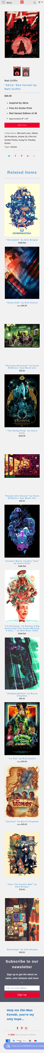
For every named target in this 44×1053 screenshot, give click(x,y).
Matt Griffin (10, 80)
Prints (7, 143)
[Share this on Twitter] (9, 156)
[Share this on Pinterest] (21, 156)
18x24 (34, 133)
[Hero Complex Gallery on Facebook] (17, 1028)
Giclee (14, 147)
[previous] (6, 34)
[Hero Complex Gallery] (22, 2)
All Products (10, 136)
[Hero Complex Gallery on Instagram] (26, 1028)
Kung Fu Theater (27, 140)
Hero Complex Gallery (25, 1035)
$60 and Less (23, 133)
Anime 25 (22, 136)
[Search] (34, 2)
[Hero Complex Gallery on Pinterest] (22, 1028)
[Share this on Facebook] (15, 156)
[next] (37, 34)
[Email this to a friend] (34, 156)
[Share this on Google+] (27, 156)
